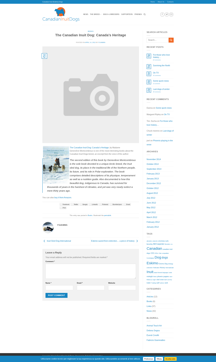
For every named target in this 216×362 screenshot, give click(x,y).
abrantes (149, 241)
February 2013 (153, 174)
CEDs (156, 253)
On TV (156, 73)
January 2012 (153, 227)
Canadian (154, 248)
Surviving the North (161, 65)
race (171, 276)
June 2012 (151, 203)
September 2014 (154, 169)
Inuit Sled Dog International (58, 241)
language (165, 272)
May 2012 (151, 207)
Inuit (150, 272)
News (85, 14)
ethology (170, 264)
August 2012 (152, 193)
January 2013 (153, 179)
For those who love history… (161, 56)
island (155, 272)
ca (171, 244)
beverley (150, 244)
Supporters (127, 14)
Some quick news (161, 81)
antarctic (155, 241)
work (166, 283)
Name (48, 283)
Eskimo (152, 263)
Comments (157, 60)
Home (152, 2)
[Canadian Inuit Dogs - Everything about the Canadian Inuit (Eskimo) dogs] (61, 14)
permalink (107, 215)
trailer (149, 283)
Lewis (170, 272)
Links (149, 306)
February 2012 (153, 222)
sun (165, 280)
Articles (150, 297)
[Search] (145, 14)
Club (160, 253)
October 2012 (153, 188)
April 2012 (151, 212)
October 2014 (153, 164)
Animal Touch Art (154, 326)
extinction (149, 267)
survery (169, 279)
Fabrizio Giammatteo (156, 340)
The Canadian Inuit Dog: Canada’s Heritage (89, 148)
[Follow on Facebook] (162, 14)
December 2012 (154, 183)
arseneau (161, 241)
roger (154, 279)
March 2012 (152, 217)
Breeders (167, 244)
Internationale (170, 267)
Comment (50, 261)
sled (157, 280)
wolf (157, 283)
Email (80, 283)
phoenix (160, 276)
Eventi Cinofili (153, 335)
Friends (138, 14)
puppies (166, 276)
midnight (150, 276)
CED (152, 253)
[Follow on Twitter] (167, 14)
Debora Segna (153, 330)
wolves (162, 283)
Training (153, 283)
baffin (167, 241)
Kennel (160, 272)
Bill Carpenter (158, 244)
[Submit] (171, 40)
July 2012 (151, 198)
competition (165, 253)
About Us (161, 2)
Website (111, 283)
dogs (165, 257)
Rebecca (149, 279)
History (162, 268)
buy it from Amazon (62, 197)
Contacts (170, 2)
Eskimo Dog (163, 264)
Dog (158, 257)
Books (90, 31)
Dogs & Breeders (111, 14)
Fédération (156, 267)
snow (162, 280)
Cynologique (150, 258)
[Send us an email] (171, 14)
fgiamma (101, 42)
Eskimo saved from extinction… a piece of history (113, 241)
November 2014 (154, 159)
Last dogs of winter (161, 89)
